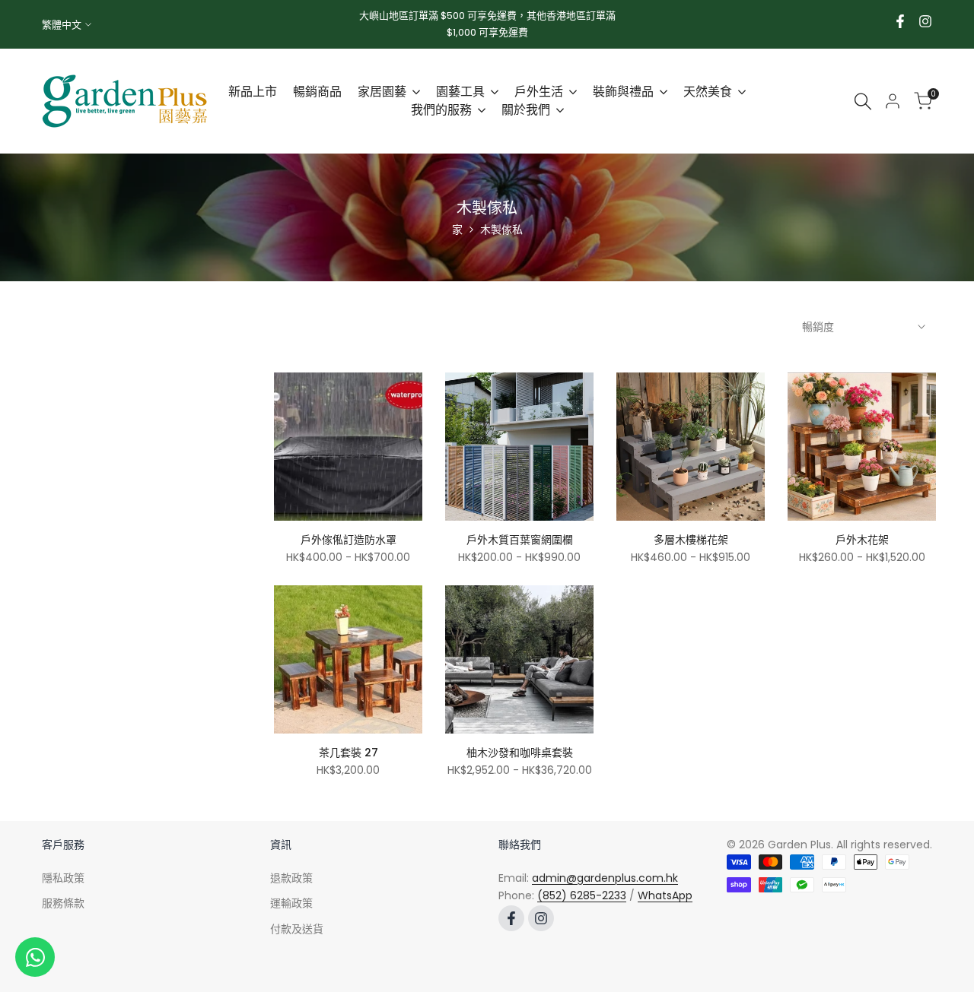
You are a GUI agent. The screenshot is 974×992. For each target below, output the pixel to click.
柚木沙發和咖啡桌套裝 (519, 752)
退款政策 (291, 878)
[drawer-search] (863, 101)
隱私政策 (63, 878)
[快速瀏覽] (418, 469)
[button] (277, 384)
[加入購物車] (418, 716)
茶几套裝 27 (348, 752)
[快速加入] (418, 503)
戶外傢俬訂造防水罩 (348, 539)
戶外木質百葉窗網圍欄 (519, 539)
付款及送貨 (296, 929)
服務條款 (63, 903)
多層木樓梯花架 (691, 539)
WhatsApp (665, 895)
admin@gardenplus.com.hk (605, 878)
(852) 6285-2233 (581, 895)
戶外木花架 (862, 539)
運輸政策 (291, 903)
